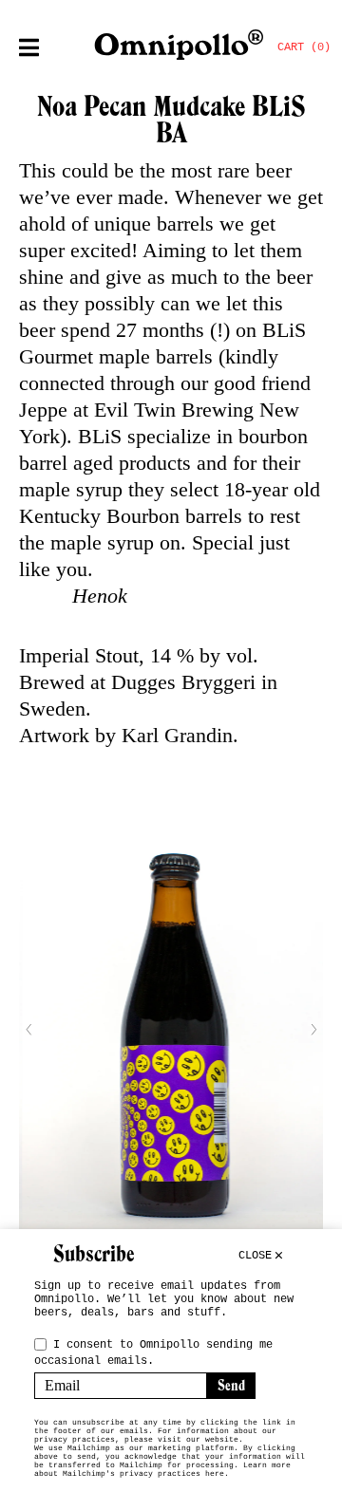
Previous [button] (28, 1029)
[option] (171, 1030)
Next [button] (313, 1029)
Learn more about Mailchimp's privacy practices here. (162, 1469)
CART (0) (304, 47)
